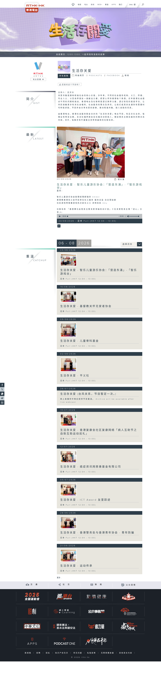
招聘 (39, 653)
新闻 (91, 6)
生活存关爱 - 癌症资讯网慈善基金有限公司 (90, 466)
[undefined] (73, 4)
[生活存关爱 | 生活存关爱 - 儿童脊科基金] (68, 329)
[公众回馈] (123, 585)
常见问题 (78, 653)
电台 (85, 6)
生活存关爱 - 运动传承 (76, 565)
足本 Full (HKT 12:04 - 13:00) (78, 279)
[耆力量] (96, 626)
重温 (106, 6)
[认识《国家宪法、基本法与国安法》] (64, 626)
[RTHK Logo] (33, 6)
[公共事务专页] (96, 611)
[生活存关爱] (58, 226)
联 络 (98, 585)
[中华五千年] (96, 641)
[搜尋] (143, 4)
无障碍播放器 (108, 653)
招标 (48, 653)
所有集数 (64, 76)
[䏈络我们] (92, 584)
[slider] (135, 216)
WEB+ (99, 6)
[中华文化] (32, 626)
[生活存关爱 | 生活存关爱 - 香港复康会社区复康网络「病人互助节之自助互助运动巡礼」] (68, 420)
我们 (119, 6)
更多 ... (59, 578)
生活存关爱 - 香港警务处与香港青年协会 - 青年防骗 (97, 532)
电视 (78, 6)
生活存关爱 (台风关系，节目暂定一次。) (88, 394)
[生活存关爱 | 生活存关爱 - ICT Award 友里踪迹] (68, 489)
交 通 (34, 585)
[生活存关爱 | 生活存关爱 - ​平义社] (68, 364)
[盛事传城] (128, 626)
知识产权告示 (62, 653)
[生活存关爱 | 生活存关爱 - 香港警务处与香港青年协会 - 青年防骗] (68, 522)
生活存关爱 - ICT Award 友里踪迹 (85, 499)
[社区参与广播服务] (128, 611)
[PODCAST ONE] (64, 641)
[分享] (60, 584)
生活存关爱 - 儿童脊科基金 (79, 341)
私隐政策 (92, 653)
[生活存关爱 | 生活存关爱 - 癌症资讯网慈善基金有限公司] (68, 456)
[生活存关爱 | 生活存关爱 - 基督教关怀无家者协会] (68, 296)
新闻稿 (28, 653)
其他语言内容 (126, 653)
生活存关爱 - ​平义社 (74, 375)
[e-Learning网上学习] (64, 611)
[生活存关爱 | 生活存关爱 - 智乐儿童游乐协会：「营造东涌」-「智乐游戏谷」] (68, 260)
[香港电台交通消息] (27, 584)
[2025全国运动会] (32, 596)
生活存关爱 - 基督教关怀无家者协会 (86, 306)
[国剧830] (32, 611)
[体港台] (64, 596)
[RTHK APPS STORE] (32, 641)
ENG (131, 5)
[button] (60, 216)
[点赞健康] (96, 596)
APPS (113, 6)
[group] (127, 216)
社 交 (66, 585)
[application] (99, 216)
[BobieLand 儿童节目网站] (128, 596)
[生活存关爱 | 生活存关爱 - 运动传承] (68, 555)
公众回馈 (131, 585)
